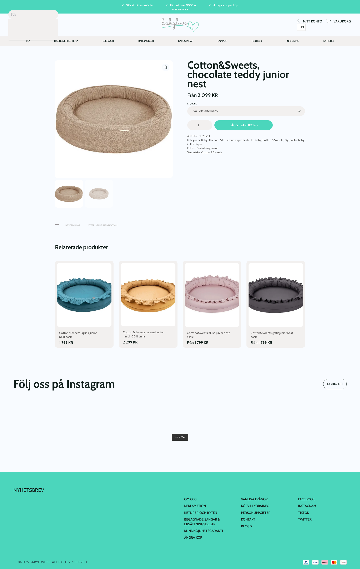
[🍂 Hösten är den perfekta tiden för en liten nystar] (264, 415)
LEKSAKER (108, 40)
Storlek (192, 103)
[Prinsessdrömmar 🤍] (40, 415)
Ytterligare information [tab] (103, 225)
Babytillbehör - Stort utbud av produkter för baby (231, 140)
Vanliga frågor (254, 499)
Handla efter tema (66, 40)
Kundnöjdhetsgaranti (203, 531)
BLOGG (246, 526)
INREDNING (292, 40)
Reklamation (195, 506)
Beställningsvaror (207, 148)
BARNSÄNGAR (185, 40)
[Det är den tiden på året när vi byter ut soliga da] (152, 415)
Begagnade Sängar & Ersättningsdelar (202, 521)
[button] (165, 67)
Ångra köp (193, 537)
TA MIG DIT (335, 384)
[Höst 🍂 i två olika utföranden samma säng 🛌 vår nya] (96, 415)
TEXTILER (256, 40)
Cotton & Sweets (272, 140)
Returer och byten (200, 513)
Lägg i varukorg (244, 125)
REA (28, 40)
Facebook (306, 499)
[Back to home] (180, 25)
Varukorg (342, 21)
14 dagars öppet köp (225, 5)
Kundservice (180, 9)
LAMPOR (222, 40)
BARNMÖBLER (146, 40)
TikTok (303, 513)
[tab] (57, 223)
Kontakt (248, 519)
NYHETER (328, 40)
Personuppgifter (255, 513)
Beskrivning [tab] (72, 225)
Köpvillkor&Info (255, 506)
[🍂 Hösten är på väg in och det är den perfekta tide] (320, 415)
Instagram (307, 506)
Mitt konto (312, 21)
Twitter (305, 519)
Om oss (190, 499)
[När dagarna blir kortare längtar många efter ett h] (208, 415)
